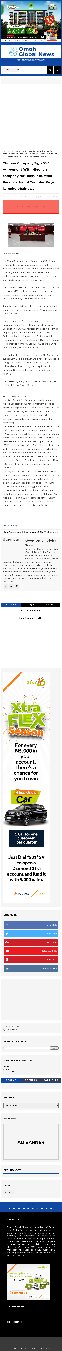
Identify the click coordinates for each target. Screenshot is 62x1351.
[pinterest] (23, 1208)
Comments (50, 1080)
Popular (31, 1080)
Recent (11, 1080)
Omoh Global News (41, 1348)
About (6, 1069)
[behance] (42, 1208)
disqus (30, 605)
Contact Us (9, 1071)
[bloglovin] (28, 1208)
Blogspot (30, 1344)
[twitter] (14, 1208)
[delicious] (51, 1208)
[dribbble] (33, 1208)
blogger (11, 605)
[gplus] (19, 1208)
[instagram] (46, 1208)
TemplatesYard (32, 1340)
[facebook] (9, 1208)
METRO (9, 1192)
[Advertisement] (31, 117)
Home (6, 151)
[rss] (37, 1208)
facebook (50, 605)
